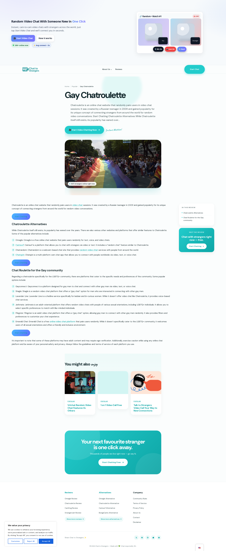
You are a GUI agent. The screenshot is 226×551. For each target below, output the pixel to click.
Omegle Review (71, 499)
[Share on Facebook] (142, 537)
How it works (45, 38)
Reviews (69, 492)
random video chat (89, 250)
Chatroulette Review (73, 503)
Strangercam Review (73, 513)
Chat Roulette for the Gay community (193, 219)
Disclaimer (137, 522)
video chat (77, 205)
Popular (75, 86)
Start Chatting (21, 216)
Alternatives (105, 492)
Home (67, 86)
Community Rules (140, 499)
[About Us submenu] (111, 69)
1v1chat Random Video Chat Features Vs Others (79, 408)
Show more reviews (75, 519)
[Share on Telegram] (159, 537)
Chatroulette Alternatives (193, 213)
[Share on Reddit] (147, 537)
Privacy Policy (138, 508)
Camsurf (20, 245)
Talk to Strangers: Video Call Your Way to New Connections (145, 408)
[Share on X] (136, 537)
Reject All (30, 541)
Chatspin (20, 255)
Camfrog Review (71, 508)
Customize (15, 541)
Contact (136, 517)
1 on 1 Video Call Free (111, 405)
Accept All (46, 541)
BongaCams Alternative (108, 513)
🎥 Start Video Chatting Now (83, 130)
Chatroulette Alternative (109, 503)
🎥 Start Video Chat (23, 38)
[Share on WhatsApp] (153, 537)
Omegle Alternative (107, 499)
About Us (136, 513)
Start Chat (194, 69)
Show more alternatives (111, 519)
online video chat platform (62, 321)
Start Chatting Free (111, 462)
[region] (30, 534)
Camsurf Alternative (107, 508)
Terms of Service (140, 503)
